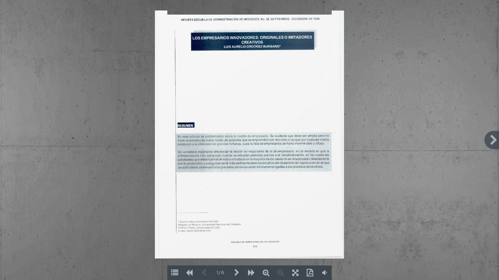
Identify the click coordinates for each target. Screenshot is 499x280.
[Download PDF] (309, 272)
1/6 (220, 273)
